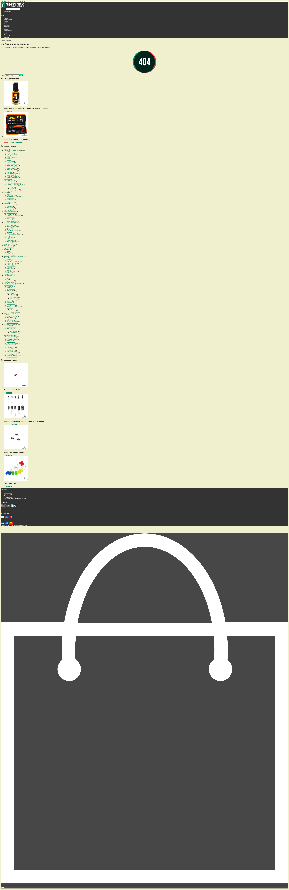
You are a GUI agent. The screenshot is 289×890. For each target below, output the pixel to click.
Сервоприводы (10, 209)
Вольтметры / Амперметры (13, 215)
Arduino (9, 276)
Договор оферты (8, 497)
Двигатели (6, 203)
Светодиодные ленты (12, 329)
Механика (6, 249)
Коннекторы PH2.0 (11, 168)
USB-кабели (10, 237)
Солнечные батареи (12, 357)
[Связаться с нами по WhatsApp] (8, 507)
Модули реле (10, 317)
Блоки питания (10, 350)
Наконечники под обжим (13, 173)
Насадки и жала (11, 181)
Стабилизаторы (11, 304)
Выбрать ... (9, 393)
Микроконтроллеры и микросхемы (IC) (14, 256)
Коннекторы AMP (11, 162)
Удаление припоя (14, 190)
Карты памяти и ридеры (10, 244)
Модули (6, 257)
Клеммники (10, 161)
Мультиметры (10, 217)
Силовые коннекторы (12, 177)
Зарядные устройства (12, 351)
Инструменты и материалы (11, 222)
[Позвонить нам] (15, 507)
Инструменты (10, 223)
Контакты (6, 26)
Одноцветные (13, 332)
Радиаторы (9, 232)
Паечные (9, 248)
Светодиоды (10, 302)
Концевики (9, 340)
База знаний (7, 25)
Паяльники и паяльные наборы (15, 184)
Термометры (10, 218)
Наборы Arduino (8, 272)
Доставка (6, 21)
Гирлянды (9, 325)
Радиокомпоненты (8, 285)
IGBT (11, 309)
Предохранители (11, 291)
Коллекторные (10, 207)
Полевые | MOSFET (15, 312)
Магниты (9, 229)
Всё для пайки (7, 179)
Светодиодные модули (12, 333)
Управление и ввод (8, 335)
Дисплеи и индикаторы (10, 211)
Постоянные (13, 295)
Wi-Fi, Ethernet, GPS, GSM (13, 261)
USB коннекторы (11, 157)
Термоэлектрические (12, 271)
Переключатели (11, 342)
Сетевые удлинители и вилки (14, 355)
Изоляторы (9, 180)
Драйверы (9, 206)
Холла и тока (10, 202)
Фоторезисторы (14, 300)
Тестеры (9, 219)
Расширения (10, 268)
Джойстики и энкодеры (13, 336)
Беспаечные (10, 247)
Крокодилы (9, 172)
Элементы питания (8, 344)
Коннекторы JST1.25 (12, 165)
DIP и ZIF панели (11, 154)
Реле (5, 314)
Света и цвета (10, 199)
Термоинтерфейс (11, 233)
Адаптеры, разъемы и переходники (13, 150)
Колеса (8, 252)
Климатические (11, 195)
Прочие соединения (12, 176)
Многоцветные (13, 331)
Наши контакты (8, 493)
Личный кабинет (8, 19)
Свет (8, 270)
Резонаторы (10, 301)
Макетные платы (8, 245)
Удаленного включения (13, 321)
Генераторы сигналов (12, 263)
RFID (8, 260)
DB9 (8, 151)
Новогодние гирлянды (9, 274)
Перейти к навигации (6, 1)
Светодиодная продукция (10, 324)
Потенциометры (14, 297)
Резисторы (9, 293)
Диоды (8, 287)
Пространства (10, 198)
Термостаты (10, 320)
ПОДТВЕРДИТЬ (144, 531)
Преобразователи (11, 354)
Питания (9, 242)
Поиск (21, 75)
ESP (8, 278)
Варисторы (12, 294)
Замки (8, 251)
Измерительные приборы (10, 213)
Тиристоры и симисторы (13, 306)
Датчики (6, 192)
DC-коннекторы (11, 153)
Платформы (10, 253)
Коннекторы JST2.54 (12, 166)
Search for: (3, 9)
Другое (11, 187)
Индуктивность (11, 289)
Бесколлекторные (11, 204)
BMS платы (10, 346)
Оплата (5, 22)
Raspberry (6, 149)
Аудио (8, 158)
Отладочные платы (8, 275)
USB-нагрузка (10, 214)
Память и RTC (10, 266)
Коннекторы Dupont (12, 164)
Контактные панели (12, 170)
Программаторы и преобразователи (13, 283)
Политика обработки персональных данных (15, 498)
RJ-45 (8, 156)
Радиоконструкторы (9, 313)
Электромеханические (12, 323)
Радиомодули (10, 267)
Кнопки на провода (12, 339)
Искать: (3, 75)
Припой (12, 188)
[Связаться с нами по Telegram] (12, 507)
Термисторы (13, 298)
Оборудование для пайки (13, 183)
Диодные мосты (11, 286)
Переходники (10, 175)
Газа (8, 194)
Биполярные (13, 310)
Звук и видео (10, 264)
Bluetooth (9, 259)
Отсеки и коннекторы (12, 352)
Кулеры (8, 228)
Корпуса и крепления (12, 226)
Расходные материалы (12, 185)
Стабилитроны (10, 305)
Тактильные (10, 200)
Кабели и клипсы (11, 327)
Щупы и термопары (12, 221)
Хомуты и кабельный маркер (14, 234)
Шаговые (9, 210)
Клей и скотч (10, 225)
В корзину (9, 111)
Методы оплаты (8, 495)
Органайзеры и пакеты (12, 230)
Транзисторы (10, 308)
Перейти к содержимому (18, 1)
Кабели (5, 236)
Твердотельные (10, 319)
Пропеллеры (10, 255)
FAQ (5, 23)
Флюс (11, 191)
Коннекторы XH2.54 (12, 169)
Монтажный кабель (12, 241)
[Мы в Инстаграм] (5, 507)
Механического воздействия (14, 196)
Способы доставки (8, 494)
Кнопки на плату (11, 338)
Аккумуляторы (10, 347)
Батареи (9, 348)
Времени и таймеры (12, 316)
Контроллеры (10, 328)
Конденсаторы (10, 290)
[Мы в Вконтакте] (2, 507)
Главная (6, 18)
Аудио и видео (10, 240)
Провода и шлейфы (9, 282)
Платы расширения (9, 281)
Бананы (9, 160)
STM (8, 279)
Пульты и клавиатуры (12, 343)
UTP (8, 238)
